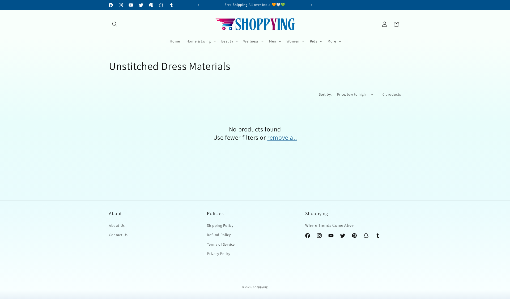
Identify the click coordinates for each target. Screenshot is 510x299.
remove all (282, 137)
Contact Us (118, 235)
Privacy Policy (218, 253)
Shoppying (260, 287)
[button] (115, 24)
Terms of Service (221, 244)
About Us (117, 225)
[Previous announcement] (198, 5)
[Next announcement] (311, 5)
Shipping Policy (220, 225)
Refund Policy (219, 235)
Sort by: (325, 94)
